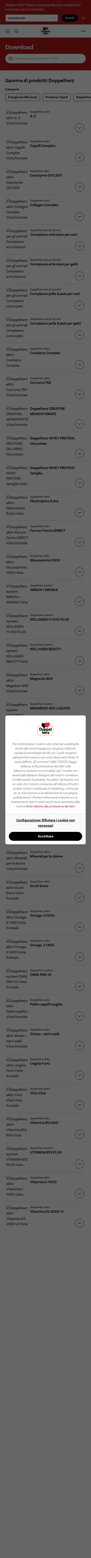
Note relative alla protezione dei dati (50, 806)
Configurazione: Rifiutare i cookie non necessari (45, 823)
